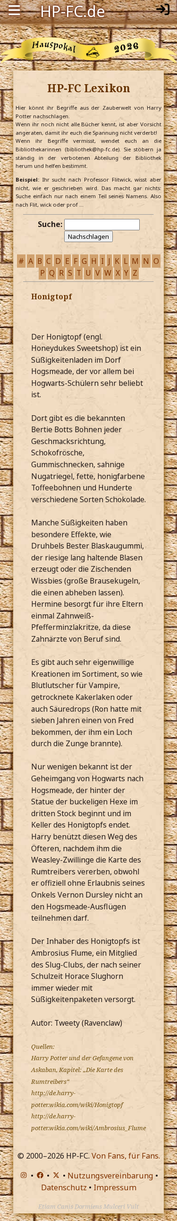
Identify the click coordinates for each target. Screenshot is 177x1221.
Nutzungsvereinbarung (110, 1175)
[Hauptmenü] (14, 10)
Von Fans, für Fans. (126, 1156)
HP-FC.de (72, 10)
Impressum (114, 1187)
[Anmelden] (162, 10)
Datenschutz (64, 1187)
